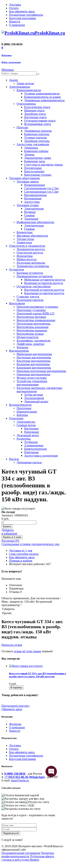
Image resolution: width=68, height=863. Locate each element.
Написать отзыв (12, 644)
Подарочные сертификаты (26, 755)
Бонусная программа (22, 759)
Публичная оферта (42, 856)
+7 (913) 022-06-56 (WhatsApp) (24, 777)
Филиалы (15, 724)
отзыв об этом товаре (27, 651)
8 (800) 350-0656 (14, 773)
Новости (14, 730)
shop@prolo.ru (20, 780)
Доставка (15, 745)
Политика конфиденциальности (28, 854)
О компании (17, 727)
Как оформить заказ (22, 752)
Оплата (14, 748)
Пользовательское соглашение (21, 853)
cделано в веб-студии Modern (20, 859)
